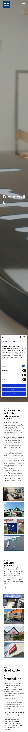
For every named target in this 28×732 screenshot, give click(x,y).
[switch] (24, 370)
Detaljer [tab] (14, 341)
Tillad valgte (14, 389)
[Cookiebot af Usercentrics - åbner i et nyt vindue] (20, 337)
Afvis (14, 393)
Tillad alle (14, 385)
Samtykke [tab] (5, 341)
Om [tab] (23, 341)
